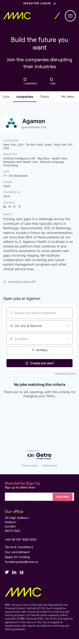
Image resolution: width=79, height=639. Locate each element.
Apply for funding (17, 557)
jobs (6, 97)
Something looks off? (22, 281)
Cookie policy (49, 465)
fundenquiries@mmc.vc (21, 562)
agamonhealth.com (33, 127)
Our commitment (17, 552)
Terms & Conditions (19, 547)
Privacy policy (30, 465)
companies (24, 97)
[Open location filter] (67, 338)
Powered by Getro (65, 373)
